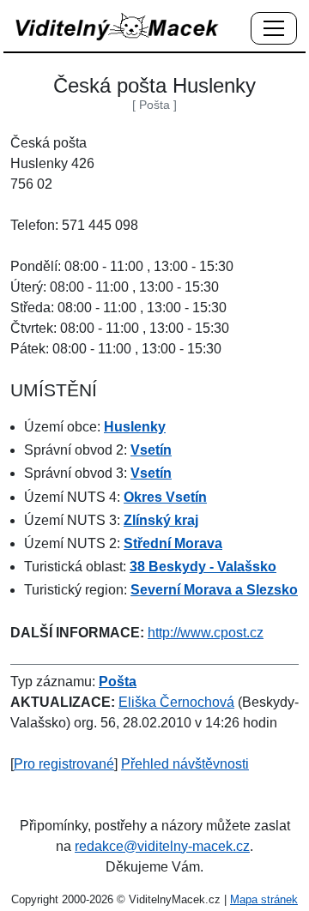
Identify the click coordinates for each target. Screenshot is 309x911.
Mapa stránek (264, 899)
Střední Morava (173, 543)
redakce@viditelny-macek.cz (162, 846)
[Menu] (273, 29)
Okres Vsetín (165, 497)
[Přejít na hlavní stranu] (117, 26)
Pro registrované (64, 764)
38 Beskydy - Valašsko (203, 566)
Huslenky (135, 426)
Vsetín (151, 450)
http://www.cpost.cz (206, 632)
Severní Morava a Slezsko (214, 589)
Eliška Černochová (176, 702)
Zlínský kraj (161, 520)
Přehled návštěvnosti (185, 764)
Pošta (117, 681)
